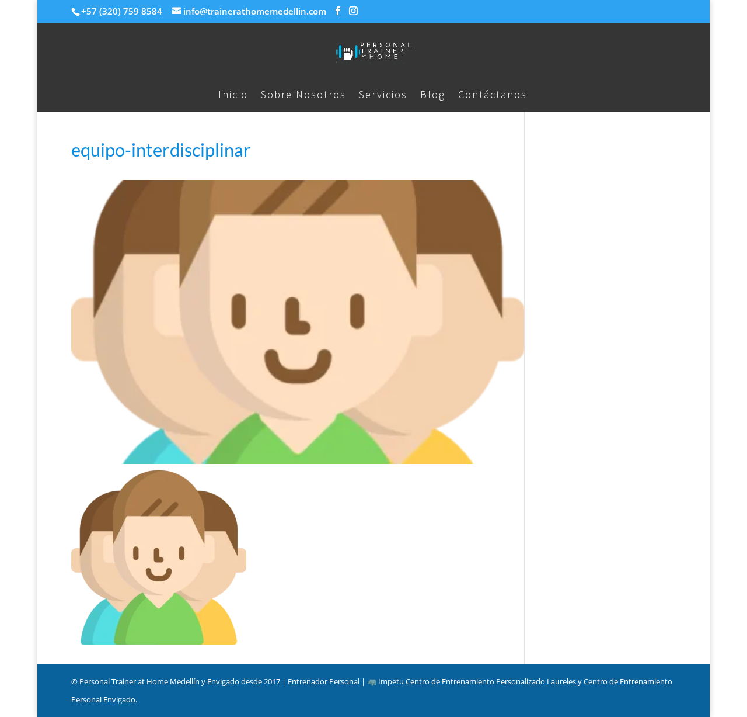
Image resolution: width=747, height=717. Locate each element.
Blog (432, 96)
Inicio (233, 96)
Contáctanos (492, 96)
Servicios (383, 96)
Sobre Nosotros (303, 96)
